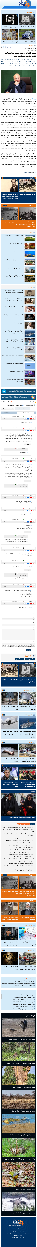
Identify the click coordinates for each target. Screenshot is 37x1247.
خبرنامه (19, 1231)
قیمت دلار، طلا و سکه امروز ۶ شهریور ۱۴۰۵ (10, 41)
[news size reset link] (9, 47)
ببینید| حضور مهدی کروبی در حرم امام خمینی (27, 918)
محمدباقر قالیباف (26, 172)
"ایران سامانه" (15, 1238)
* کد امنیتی (32, 642)
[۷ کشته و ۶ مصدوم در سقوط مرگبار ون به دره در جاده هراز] (27, 750)
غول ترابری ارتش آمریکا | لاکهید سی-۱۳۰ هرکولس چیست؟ (14, 348)
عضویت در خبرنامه (22, 409)
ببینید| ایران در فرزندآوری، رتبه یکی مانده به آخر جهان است (21, 854)
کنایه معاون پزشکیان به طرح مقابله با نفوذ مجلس (24, 986)
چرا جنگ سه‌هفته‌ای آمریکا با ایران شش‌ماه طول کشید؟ (11, 26)
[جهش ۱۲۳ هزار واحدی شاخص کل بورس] (9, 698)
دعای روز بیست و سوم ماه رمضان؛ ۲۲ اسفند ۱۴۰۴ (23, 1009)
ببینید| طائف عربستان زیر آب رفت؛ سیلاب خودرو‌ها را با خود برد (10, 918)
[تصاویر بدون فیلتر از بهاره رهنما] (29, 325)
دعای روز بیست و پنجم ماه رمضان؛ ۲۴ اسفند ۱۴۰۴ (23, 1006)
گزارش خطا (31, 402)
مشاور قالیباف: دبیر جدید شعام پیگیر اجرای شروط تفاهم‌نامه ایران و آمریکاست (18, 983)
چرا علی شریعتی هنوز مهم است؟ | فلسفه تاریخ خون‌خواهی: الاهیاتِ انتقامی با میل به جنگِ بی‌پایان (10, 196)
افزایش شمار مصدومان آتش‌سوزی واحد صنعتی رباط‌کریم (28, 968)
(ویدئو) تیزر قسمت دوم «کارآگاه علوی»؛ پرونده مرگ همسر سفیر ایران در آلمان (14, 300)
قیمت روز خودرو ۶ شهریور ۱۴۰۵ (28, 41)
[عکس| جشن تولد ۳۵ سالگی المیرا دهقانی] (29, 309)
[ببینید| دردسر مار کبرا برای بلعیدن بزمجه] (18, 1075)
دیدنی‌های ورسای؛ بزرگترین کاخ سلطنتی (14, 260)
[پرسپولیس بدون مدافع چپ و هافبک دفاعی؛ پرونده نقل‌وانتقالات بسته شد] (27, 773)
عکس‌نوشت (31, 205)
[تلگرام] (18, 391)
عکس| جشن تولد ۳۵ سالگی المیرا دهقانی (13, 307)
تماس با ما (30, 1229)
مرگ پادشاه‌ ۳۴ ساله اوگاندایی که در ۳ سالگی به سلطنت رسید (20, 850)
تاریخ (31, 178)
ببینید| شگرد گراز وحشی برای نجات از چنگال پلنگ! (21, 1063)
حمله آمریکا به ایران (19, 659)
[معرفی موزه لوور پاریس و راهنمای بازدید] (29, 270)
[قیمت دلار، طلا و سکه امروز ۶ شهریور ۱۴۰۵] (10, 34)
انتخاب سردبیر (29, 663)
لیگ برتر (30, 765)
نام (33, 617)
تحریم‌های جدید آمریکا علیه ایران (26, 861)
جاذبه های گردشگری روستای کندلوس (14, 276)
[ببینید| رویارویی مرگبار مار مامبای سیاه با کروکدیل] (18, 1123)
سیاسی (34, 45)
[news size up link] (11, 47)
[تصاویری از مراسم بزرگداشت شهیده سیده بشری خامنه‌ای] (18, 804)
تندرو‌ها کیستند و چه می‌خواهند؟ (27, 194)
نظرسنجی (15, 1231)
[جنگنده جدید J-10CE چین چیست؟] (29, 365)
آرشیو (11, 1229)
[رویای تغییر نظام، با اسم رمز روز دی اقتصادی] (27, 19)
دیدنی (33, 791)
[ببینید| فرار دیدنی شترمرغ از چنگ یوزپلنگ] (18, 1099)
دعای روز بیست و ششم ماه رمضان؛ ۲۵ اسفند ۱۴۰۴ (23, 1004)
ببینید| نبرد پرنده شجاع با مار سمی (25, 1189)
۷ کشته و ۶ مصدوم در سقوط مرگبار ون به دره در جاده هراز (29, 760)
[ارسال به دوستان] (3, 47)
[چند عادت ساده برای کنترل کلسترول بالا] (27, 933)
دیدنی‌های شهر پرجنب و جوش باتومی (14, 252)
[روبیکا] (18, 397)
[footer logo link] (19, 1223)
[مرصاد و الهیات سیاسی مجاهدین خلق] (9, 213)
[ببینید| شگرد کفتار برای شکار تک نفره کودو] (18, 1201)
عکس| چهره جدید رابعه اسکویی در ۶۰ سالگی (13, 315)
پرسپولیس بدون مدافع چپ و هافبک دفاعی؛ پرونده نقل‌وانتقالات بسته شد (28, 784)
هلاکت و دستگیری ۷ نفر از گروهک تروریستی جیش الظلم (21, 845)
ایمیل (33, 622)
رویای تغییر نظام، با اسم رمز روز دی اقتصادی (28, 26)
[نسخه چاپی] (1, 47)
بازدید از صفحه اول (29, 405)
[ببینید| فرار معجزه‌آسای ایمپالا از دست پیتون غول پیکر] (18, 1147)
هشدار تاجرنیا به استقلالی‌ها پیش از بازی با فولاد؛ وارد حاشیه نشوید (10, 784)
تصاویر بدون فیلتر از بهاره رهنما (16, 323)
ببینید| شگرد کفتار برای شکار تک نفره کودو (23, 1213)
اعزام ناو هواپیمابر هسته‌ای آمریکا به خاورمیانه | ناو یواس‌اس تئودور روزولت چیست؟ (12, 332)
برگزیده (30, 45)
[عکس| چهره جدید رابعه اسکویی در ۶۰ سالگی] (29, 317)
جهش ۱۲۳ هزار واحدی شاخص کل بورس (10, 708)
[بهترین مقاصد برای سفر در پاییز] (29, 246)
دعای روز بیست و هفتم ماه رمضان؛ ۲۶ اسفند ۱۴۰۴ (23, 1002)
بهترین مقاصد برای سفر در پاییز (16, 244)
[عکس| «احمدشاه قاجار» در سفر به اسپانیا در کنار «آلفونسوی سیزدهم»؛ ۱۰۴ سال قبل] (29, 293)
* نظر (33, 627)
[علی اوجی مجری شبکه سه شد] (29, 373)
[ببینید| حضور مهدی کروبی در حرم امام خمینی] (27, 908)
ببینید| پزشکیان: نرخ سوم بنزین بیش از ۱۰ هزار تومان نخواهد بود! (19, 840)
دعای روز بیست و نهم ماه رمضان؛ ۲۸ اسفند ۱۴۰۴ (24, 997)
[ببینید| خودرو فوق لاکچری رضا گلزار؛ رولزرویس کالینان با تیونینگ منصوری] (29, 341)
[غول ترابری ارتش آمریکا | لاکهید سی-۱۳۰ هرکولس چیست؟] (29, 349)
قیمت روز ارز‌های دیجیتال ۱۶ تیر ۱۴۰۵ (10, 968)
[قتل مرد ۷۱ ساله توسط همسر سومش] (9, 750)
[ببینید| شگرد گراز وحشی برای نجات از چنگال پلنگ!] (18, 1051)
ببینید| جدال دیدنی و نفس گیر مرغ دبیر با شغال (21, 1039)
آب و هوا (6, 1229)
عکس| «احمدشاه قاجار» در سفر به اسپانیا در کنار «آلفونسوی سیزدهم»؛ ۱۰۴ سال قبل (13, 292)
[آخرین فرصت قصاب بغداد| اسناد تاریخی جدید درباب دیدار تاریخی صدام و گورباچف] (27, 213)
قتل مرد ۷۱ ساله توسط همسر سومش (11, 760)
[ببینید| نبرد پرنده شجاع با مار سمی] (18, 1174)
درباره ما (24, 1229)
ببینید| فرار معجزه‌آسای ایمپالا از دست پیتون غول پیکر (20, 1159)
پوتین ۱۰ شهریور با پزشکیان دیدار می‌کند (25, 843)
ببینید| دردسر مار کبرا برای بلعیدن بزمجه (24, 1087)
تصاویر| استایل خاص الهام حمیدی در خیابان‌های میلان (15, 380)
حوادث (30, 742)
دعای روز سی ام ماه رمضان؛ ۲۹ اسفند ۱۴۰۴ (25, 995)
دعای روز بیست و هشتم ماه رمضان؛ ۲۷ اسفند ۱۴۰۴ (23, 999)
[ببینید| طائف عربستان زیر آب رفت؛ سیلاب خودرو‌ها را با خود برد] (9, 908)
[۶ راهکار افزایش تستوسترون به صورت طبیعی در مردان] (9, 933)
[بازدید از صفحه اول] (34, 405)
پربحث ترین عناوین (21, 824)
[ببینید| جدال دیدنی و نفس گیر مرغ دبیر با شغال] (18, 1027)
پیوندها (19, 1229)
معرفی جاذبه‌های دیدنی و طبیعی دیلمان (14, 236)
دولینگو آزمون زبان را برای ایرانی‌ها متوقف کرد (23, 870)
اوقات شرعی (25, 1231)
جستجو (15, 1229)
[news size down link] (7, 47)
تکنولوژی (30, 950)
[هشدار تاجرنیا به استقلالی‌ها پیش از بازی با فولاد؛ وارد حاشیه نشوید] (9, 773)
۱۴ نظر (29, 50)
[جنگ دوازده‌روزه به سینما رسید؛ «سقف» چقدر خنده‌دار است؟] (29, 357)
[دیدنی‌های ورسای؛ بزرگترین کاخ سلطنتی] (29, 262)
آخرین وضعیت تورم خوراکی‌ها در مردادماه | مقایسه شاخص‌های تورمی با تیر (18, 867)
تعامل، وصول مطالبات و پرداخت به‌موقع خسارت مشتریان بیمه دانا (19, 852)
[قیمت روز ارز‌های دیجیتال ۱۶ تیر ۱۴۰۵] (9, 958)
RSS (10, 1231)
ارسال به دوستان (18, 405)
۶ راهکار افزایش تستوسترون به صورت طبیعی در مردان (10, 943)
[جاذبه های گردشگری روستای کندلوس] (29, 278)
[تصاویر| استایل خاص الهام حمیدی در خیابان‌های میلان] (29, 381)
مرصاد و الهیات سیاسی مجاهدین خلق (10, 223)
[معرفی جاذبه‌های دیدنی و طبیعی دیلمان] (29, 238)
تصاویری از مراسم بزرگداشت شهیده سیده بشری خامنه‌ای (22, 817)
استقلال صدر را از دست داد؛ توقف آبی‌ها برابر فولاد (22, 838)
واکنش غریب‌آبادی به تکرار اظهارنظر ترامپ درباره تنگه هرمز (22, 981)
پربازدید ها (28, 824)
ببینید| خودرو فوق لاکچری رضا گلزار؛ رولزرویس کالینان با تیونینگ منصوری (14, 340)
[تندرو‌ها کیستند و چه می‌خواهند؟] (27, 185)
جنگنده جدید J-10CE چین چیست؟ (14, 363)
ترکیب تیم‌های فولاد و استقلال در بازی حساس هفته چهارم (21, 863)
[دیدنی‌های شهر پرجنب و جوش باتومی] (29, 254)
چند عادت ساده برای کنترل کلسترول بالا (29, 943)
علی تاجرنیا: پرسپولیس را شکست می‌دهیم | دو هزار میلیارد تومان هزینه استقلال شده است (18, 835)
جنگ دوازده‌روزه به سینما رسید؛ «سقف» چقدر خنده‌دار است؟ (12, 356)
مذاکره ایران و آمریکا (30, 659)
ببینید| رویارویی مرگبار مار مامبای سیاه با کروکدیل (21, 1135)
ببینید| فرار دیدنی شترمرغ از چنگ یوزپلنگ (23, 1111)
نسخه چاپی (9, 405)
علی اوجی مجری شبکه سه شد (16, 371)
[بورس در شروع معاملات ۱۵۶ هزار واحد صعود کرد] (27, 698)
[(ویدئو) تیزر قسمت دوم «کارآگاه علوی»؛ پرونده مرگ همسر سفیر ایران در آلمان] (29, 301)
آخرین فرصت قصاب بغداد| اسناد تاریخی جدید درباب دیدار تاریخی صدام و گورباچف (27, 224)
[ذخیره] (5, 47)
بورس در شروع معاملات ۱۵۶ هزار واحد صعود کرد (28, 708)
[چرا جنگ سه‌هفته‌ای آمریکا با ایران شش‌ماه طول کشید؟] (10, 19)
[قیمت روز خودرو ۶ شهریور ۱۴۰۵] (27, 34)
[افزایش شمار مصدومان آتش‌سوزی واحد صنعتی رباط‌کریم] (27, 958)
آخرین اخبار (33, 824)
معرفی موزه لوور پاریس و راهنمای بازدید (14, 268)
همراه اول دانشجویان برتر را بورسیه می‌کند (24, 847)
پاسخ (5, 419)
